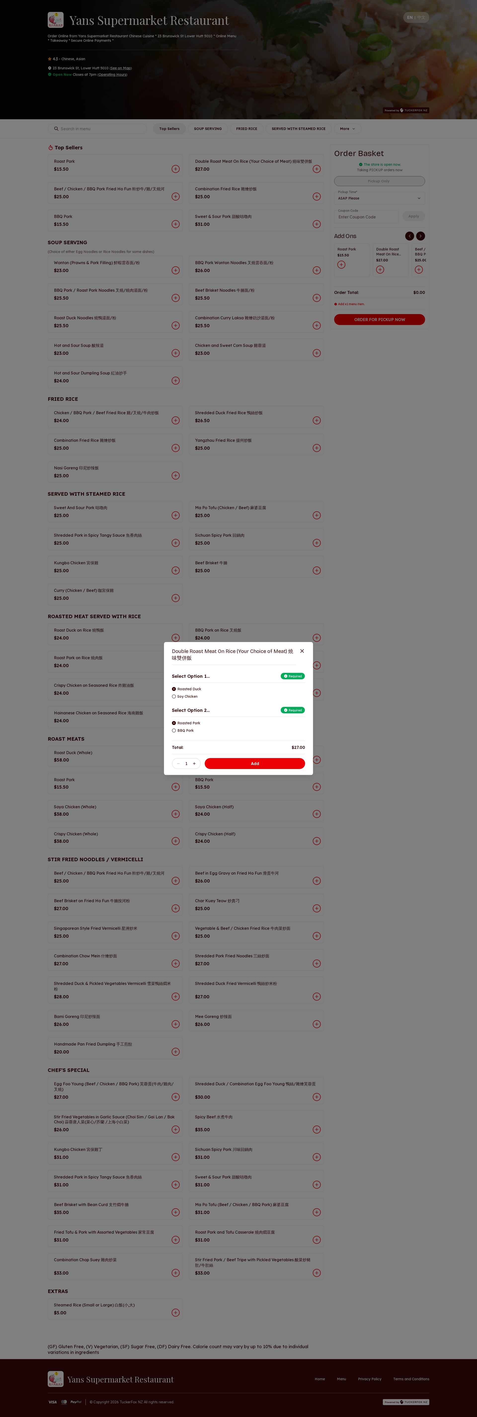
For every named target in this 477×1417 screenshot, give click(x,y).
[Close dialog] (302, 651)
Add (255, 763)
